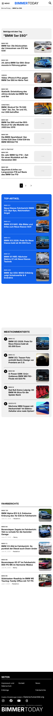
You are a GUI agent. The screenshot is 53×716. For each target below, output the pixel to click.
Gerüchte (12, 403)
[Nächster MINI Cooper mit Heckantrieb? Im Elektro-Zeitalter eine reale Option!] (42, 408)
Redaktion (17, 519)
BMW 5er (4, 43)
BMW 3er (7, 270)
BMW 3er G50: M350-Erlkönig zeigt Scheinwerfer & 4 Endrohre (18, 275)
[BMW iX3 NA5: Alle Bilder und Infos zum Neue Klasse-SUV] (42, 226)
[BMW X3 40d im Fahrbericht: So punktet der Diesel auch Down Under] (45, 548)
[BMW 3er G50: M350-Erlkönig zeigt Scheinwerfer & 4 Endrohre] (42, 274)
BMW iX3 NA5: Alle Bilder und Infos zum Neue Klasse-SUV (18, 225)
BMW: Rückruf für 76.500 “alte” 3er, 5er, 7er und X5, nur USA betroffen (14, 109)
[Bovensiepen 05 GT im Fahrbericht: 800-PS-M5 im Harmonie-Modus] (45, 564)
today (26, 3)
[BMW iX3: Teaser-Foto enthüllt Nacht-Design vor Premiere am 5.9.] (42, 359)
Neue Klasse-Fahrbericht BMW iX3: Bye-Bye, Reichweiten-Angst (19, 210)
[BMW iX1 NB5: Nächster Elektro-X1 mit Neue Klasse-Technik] (42, 258)
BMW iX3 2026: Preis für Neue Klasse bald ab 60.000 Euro (19, 241)
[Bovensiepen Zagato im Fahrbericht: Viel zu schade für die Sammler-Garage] (45, 531)
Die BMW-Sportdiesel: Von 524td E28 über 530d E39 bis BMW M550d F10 (15, 139)
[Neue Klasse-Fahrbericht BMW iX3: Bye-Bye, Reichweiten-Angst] (42, 210)
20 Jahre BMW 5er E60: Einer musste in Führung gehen (15, 64)
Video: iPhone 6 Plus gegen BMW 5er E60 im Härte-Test (14, 79)
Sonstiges (5, 105)
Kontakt (21, 683)
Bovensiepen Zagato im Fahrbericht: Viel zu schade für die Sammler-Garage (19, 532)
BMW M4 (4, 527)
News (38, 683)
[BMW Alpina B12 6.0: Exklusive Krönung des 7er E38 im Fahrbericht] (45, 515)
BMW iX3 (7, 205)
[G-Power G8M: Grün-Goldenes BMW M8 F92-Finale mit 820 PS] (42, 375)
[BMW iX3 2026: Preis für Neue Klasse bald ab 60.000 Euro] (42, 242)
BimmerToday (6, 8)
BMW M (11, 387)
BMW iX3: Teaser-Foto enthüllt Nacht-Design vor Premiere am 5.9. (21, 360)
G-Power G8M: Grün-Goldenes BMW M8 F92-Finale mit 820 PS (20, 376)
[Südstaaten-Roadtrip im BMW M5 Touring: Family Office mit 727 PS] (45, 580)
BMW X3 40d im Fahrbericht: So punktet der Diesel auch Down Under (19, 547)
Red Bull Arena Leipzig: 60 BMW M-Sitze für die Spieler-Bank (21, 392)
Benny (15, 537)
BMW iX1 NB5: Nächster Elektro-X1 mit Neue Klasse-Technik (17, 259)
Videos (4, 75)
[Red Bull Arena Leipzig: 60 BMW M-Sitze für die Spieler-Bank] (42, 392)
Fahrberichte (41, 690)
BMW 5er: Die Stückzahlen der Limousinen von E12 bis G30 (14, 48)
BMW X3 (4, 543)
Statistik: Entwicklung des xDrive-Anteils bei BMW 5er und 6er (14, 94)
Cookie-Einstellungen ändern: (12, 697)
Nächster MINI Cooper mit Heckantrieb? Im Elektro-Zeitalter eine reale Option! (21, 408)
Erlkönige (5, 690)
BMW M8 (11, 371)
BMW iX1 (7, 254)
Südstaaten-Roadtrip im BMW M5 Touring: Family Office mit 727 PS (17, 579)
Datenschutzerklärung (33, 697)
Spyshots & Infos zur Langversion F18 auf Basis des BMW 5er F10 (14, 172)
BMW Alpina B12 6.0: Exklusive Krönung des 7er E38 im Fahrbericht (18, 514)
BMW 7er (4, 510)
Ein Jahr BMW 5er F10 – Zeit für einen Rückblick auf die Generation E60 (14, 157)
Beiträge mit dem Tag (12, 31)
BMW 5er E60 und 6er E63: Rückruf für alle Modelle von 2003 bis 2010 (15, 124)
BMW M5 (4, 560)
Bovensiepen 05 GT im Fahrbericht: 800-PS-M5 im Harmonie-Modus (18, 563)
